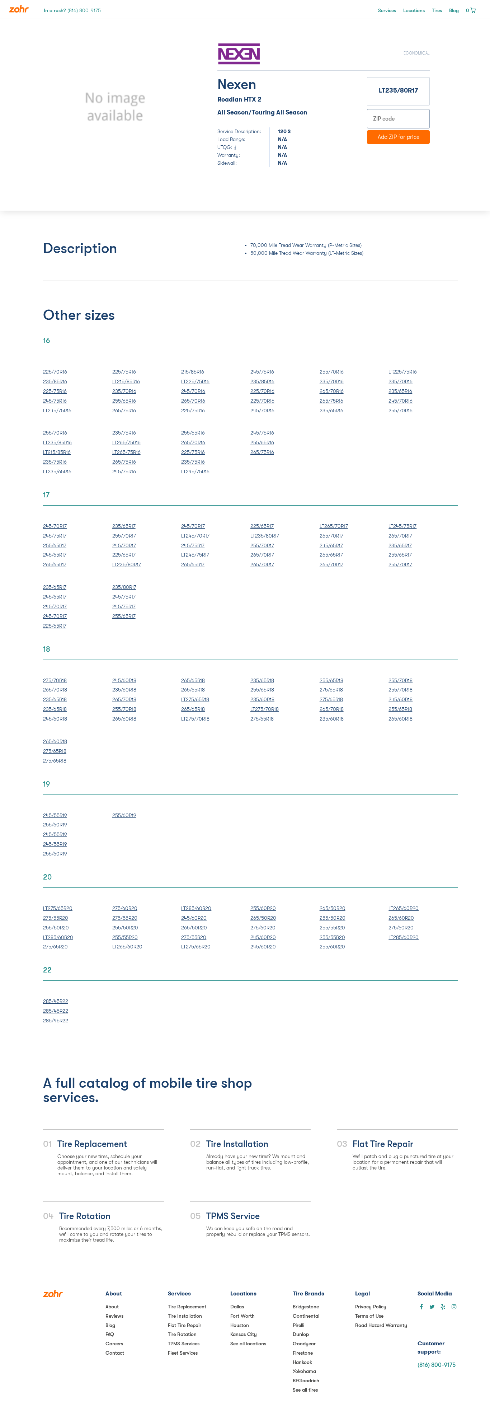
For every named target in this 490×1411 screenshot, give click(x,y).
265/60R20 (401, 918)
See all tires (305, 1390)
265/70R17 (262, 555)
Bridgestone (306, 1306)
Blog (454, 10)
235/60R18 (124, 690)
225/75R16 (55, 391)
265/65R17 (54, 564)
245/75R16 (55, 401)
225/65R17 (124, 555)
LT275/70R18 (195, 719)
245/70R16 (193, 391)
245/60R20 (194, 918)
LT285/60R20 (58, 937)
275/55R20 (55, 918)
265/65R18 (193, 680)
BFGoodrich (306, 1380)
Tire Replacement (187, 1306)
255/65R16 (124, 401)
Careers (114, 1343)
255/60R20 (263, 908)
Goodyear (304, 1343)
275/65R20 (55, 947)
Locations (414, 10)
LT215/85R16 (126, 381)
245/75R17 (54, 536)
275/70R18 (55, 680)
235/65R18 (55, 699)
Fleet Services (183, 1353)
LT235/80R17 (126, 564)
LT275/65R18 (195, 699)
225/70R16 (55, 372)
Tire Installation (185, 1316)
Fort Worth (242, 1316)
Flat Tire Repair (184, 1325)
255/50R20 (56, 927)
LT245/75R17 (195, 555)
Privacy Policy (370, 1306)
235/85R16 (55, 381)
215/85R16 (192, 372)
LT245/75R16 (57, 410)
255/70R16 (332, 372)
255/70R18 (124, 709)
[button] (70, 106)
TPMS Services (183, 1343)
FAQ (109, 1334)
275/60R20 (124, 908)
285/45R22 (55, 1001)
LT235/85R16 (57, 442)
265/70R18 (55, 690)
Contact (114, 1353)
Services (387, 10)
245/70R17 (55, 526)
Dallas (237, 1306)
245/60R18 (55, 719)
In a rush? (72, 10)
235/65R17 (124, 526)
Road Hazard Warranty (381, 1325)
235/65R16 (331, 410)
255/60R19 (55, 825)
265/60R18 (124, 719)
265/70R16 (193, 401)
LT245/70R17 (195, 536)
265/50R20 (194, 927)
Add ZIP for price (398, 137)
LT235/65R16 (57, 471)
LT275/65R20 (57, 908)
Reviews (114, 1316)
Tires (437, 10)
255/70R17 (124, 536)
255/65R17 (54, 545)
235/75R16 (55, 462)
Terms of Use (369, 1316)
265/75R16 (124, 410)
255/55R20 (125, 937)
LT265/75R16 (126, 442)
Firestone (303, 1353)
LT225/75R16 (195, 381)
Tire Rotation (182, 1334)
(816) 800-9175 (437, 1365)
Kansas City (243, 1334)
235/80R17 (124, 587)
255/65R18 (262, 690)
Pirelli (298, 1325)
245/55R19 (55, 815)
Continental (306, 1316)
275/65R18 (262, 719)
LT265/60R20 (127, 947)
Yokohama (304, 1371)
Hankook (302, 1362)
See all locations (248, 1343)
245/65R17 (54, 555)
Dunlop (301, 1334)
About (112, 1306)
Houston (239, 1325)
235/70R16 (124, 391)
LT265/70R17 (334, 526)
